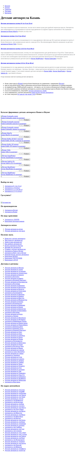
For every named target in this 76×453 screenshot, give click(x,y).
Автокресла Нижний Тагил (14, 328)
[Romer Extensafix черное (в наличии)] (10, 127)
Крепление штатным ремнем (14, 221)
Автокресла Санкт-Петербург (15, 352)
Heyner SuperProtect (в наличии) (11, 157)
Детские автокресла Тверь (13, 364)
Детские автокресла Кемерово (15, 305)
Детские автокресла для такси (15, 231)
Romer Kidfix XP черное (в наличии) (13, 146)
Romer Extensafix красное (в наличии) (13, 123)
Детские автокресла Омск (13, 334)
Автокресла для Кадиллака (14, 402)
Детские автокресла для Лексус (15, 407)
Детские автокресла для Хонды (15, 443)
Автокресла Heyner (11, 210)
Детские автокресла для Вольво (15, 393)
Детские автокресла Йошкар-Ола (16, 300)
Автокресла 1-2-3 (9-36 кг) (14, 189)
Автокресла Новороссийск (14, 327)
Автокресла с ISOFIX (12, 219)
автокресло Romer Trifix (8, 44)
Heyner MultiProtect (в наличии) (11, 174)
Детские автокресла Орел (13, 332)
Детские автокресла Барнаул (14, 275)
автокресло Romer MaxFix (9, 31)
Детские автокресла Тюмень (14, 360)
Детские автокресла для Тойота (15, 436)
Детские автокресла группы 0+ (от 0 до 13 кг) (16, 23)
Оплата (7, 7)
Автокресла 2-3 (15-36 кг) (13, 191)
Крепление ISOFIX (11, 256)
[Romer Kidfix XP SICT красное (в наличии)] (12, 139)
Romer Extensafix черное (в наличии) (13, 129)
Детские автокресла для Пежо (15, 422)
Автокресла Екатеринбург (13, 293)
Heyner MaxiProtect (59, 71)
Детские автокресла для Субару (15, 432)
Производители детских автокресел (17, 254)
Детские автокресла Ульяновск (15, 373)
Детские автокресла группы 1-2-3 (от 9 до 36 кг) (17, 48)
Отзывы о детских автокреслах (15, 249)
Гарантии (8, 9)
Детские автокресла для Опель (15, 420)
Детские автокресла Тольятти (15, 366)
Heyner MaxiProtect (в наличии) (11, 169)
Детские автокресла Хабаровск (15, 377)
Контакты (8, 13)
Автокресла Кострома (12, 312)
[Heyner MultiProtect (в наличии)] (8, 173)
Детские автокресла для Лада (14, 406)
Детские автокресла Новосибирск (16, 325)
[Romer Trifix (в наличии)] (5, 150)
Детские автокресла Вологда (14, 289)
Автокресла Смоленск (12, 355)
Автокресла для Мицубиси (14, 416)
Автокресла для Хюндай (13, 445)
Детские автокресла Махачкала (15, 318)
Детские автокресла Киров (14, 307)
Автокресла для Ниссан (13, 418)
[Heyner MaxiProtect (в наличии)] (8, 167)
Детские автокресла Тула (13, 368)
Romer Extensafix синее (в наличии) (13, 118)
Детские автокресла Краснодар (15, 309)
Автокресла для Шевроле (13, 447)
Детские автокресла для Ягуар (15, 450)
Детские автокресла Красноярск (15, 310)
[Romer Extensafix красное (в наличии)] (10, 122)
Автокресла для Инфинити (14, 400)
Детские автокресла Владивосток (16, 282)
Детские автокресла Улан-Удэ (15, 375)
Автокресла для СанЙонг (13, 427)
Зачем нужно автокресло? (13, 242)
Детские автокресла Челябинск (15, 378)
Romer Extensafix (50, 58)
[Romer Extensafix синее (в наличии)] (9, 116)
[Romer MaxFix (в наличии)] (6, 133)
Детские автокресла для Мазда (15, 411)
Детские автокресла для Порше (15, 424)
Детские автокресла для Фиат (15, 438)
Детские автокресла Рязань (14, 348)
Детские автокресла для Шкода (15, 449)
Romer (20, 83)
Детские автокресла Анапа (14, 269)
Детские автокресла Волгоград (15, 287)
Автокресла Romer (11, 212)
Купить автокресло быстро (14, 246)
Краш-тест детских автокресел (15, 238)
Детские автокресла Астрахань (15, 271)
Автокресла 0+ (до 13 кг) (13, 186)
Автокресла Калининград (13, 303)
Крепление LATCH (11, 260)
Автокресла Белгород (12, 276)
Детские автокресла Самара (14, 353)
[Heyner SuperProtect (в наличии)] (8, 156)
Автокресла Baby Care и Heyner (15, 253)
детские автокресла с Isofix (37, 91)
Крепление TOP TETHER (13, 258)
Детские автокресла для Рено (14, 425)
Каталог (7, 6)
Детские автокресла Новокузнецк (16, 323)
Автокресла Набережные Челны (16, 321)
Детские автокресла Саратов (14, 350)
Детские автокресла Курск (14, 314)
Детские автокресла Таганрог (15, 369)
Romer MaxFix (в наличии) (10, 135)
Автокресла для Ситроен (13, 431)
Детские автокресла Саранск (14, 359)
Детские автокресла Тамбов (14, 362)
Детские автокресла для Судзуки (16, 434)
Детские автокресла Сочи (13, 357)
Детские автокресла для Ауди (15, 390)
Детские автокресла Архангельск (16, 273)
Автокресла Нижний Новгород (15, 330)
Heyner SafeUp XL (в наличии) (11, 163)
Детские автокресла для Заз (14, 398)
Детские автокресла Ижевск (14, 296)
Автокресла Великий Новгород (15, 280)
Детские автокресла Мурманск (15, 319)
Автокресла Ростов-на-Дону (14, 346)
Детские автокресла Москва (14, 268)
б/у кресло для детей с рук (26, 94)
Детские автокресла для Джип (15, 397)
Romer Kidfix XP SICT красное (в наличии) (15, 140)
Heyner (61, 83)
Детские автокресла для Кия (14, 404)
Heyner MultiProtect (37, 58)
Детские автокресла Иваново (14, 294)
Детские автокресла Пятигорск (15, 343)
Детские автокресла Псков (14, 344)
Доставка (8, 11)
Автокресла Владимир (12, 284)
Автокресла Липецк (11, 316)
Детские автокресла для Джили (15, 395)
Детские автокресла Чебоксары (15, 380)
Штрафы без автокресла (13, 247)
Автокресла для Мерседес (13, 413)
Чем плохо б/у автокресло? (14, 240)
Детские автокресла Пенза (14, 337)
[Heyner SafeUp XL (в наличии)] (8, 161)
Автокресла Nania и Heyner (14, 251)
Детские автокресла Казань (14, 301)
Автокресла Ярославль (12, 382)
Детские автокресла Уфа (13, 371)
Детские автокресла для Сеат (14, 429)
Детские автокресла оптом (14, 229)
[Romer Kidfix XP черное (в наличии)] (10, 144)
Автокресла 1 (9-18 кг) (12, 188)
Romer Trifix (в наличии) (9, 152)
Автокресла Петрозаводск (13, 341)
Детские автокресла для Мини (15, 415)
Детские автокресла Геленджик (15, 291)
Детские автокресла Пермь (14, 339)
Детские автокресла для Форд (15, 441)
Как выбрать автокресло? (13, 244)
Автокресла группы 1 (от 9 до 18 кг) (13, 36)
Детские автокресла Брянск (14, 278)
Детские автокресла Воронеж (15, 285)
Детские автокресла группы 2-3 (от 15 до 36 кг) (17, 63)
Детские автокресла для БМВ (15, 391)
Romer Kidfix (48, 71)
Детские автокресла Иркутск (14, 298)
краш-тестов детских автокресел (42, 92)
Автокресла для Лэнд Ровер (14, 409)
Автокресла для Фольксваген (15, 440)
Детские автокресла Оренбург (15, 335)
